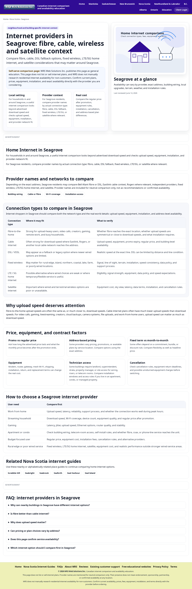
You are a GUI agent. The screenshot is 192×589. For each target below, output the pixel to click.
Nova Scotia (144, 4)
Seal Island (90, 473)
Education (167, 9)
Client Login (181, 9)
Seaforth (58, 473)
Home (82, 4)
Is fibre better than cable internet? (30, 513)
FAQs (60, 566)
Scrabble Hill (14, 473)
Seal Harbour (73, 473)
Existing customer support (105, 566)
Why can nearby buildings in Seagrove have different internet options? (50, 505)
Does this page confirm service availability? (35, 539)
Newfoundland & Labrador (167, 4)
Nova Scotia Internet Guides (39, 566)
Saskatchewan (109, 4)
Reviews (83, 566)
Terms (173, 566)
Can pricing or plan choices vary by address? (35, 530)
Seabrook (44, 473)
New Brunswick (127, 4)
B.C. (186, 4)
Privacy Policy (160, 566)
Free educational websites (136, 566)
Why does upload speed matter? (28, 522)
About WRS (71, 566)
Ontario (154, 9)
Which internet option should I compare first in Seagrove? (43, 547)
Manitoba (93, 4)
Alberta (143, 9)
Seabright (29, 473)
